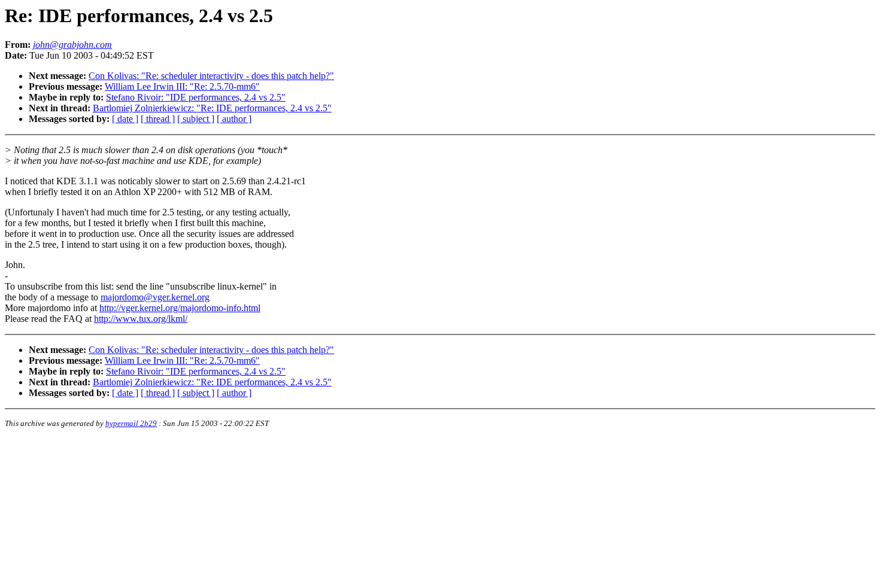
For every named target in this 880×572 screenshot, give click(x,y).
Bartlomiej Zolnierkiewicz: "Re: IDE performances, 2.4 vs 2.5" (212, 108)
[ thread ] (158, 119)
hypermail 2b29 (131, 423)
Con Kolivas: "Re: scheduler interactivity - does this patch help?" (211, 76)
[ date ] (125, 119)
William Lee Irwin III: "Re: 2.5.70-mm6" (182, 86)
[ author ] (234, 119)
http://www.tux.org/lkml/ (140, 319)
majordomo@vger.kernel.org (155, 297)
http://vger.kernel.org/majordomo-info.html (179, 308)
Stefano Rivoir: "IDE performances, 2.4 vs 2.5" (196, 97)
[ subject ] (195, 119)
